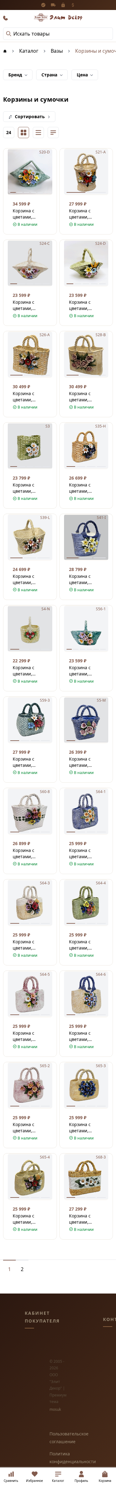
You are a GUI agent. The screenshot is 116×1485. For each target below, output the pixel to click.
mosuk (55, 1409)
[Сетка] (23, 132)
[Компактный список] (53, 132)
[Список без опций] (38, 132)
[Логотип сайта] (58, 17)
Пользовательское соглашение (58, 1437)
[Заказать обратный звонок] (5, 18)
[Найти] (8, 33)
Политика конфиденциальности (58, 1457)
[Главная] (5, 51)
